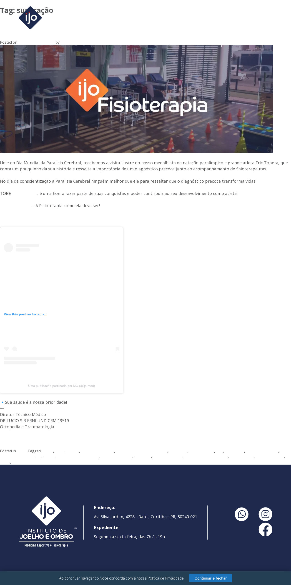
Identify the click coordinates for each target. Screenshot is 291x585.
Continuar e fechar (211, 578)
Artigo (22, 450)
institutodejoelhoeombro (77, 456)
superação (21, 461)
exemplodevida (201, 450)
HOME (44, 42)
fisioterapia (234, 450)
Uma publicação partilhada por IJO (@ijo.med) (61, 386)
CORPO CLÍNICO (145, 42)
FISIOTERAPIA (196, 42)
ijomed (49, 456)
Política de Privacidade (166, 578)
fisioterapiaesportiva (17, 456)
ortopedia (142, 456)
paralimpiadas (242, 456)
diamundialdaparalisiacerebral (141, 450)
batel (59, 450)
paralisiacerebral (270, 456)
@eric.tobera (24, 193)
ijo (39, 456)
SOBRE (94, 42)
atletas (47, 450)
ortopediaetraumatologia (206, 456)
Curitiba (72, 450)
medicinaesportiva (116, 456)
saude (5, 461)
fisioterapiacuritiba (262, 450)
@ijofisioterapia (15, 205)
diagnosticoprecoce (97, 450)
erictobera (178, 450)
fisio (219, 450)
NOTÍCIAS (247, 42)
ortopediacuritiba (168, 456)
